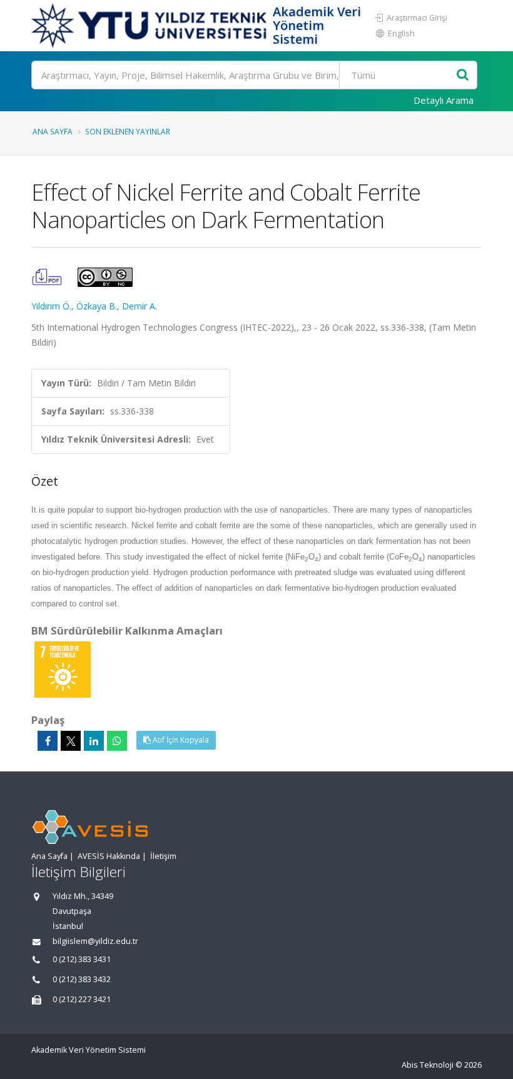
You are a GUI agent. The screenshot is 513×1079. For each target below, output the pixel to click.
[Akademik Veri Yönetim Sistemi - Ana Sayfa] (150, 25)
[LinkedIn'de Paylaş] (94, 741)
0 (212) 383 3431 (82, 959)
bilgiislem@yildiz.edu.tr (95, 941)
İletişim (163, 856)
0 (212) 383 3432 (82, 979)
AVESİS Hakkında (109, 856)
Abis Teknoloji (428, 1065)
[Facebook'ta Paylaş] (48, 741)
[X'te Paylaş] (71, 741)
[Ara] (463, 75)
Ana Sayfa (53, 131)
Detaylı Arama (444, 100)
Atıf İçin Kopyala (180, 740)
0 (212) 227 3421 (82, 999)
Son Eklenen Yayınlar (127, 131)
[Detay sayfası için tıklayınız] (62, 669)
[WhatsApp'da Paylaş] (117, 741)
